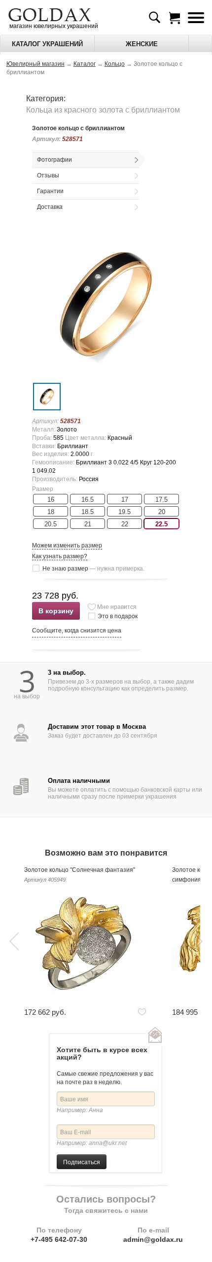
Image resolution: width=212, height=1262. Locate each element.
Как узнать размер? (59, 556)
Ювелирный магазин (35, 63)
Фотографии (54, 159)
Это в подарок (118, 616)
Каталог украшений (47, 44)
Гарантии (50, 191)
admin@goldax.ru (153, 1239)
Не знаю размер (93, 568)
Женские (142, 44)
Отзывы (48, 175)
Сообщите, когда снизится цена (76, 630)
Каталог (84, 63)
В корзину (55, 611)
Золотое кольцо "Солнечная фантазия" (79, 869)
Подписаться (81, 1161)
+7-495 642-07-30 (59, 1239)
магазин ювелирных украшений (53, 26)
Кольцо (115, 63)
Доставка (50, 206)
